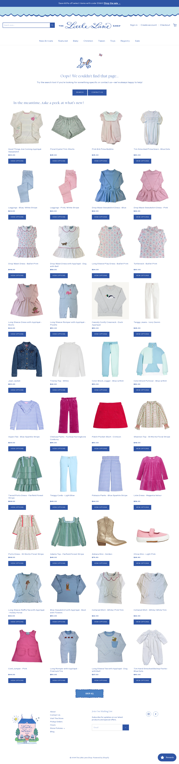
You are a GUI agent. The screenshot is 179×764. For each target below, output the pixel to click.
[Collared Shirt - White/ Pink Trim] (110, 588)
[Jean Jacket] (26, 359)
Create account (149, 25)
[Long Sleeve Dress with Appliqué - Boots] (26, 300)
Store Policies (56, 728)
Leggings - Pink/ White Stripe (64, 208)
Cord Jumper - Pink (17, 669)
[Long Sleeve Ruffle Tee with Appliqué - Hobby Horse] (26, 588)
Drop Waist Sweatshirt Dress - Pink (151, 208)
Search (80, 92)
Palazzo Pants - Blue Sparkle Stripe (109, 495)
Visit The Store (56, 718)
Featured (63, 41)
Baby (75, 41)
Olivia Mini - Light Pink (145, 554)
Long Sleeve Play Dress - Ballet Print (110, 264)
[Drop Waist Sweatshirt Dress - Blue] (110, 186)
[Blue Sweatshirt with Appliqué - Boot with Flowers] (68, 588)
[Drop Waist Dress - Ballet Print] (26, 242)
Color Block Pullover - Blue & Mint (150, 381)
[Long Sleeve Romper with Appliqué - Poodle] (68, 300)
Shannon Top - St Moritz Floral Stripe (152, 437)
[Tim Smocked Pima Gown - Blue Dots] (152, 127)
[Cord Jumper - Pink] (26, 647)
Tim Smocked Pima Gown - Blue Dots (152, 149)
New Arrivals (46, 41)
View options (17, 161)
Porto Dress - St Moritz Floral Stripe (26, 554)
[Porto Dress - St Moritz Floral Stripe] (26, 532)
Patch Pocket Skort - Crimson (106, 437)
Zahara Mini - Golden (102, 554)
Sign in (133, 25)
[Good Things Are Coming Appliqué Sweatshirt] (26, 127)
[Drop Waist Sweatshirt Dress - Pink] (152, 186)
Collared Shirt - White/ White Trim (150, 610)
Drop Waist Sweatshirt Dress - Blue (109, 208)
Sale (137, 41)
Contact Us (97, 92)
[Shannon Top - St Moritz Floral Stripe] (152, 415)
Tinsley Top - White (59, 381)
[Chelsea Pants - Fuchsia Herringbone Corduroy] (68, 415)
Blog (52, 732)
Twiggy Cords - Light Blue (62, 495)
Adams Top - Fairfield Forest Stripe (67, 554)
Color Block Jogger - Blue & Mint (108, 381)
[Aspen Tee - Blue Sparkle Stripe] (26, 415)
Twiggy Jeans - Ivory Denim (147, 322)
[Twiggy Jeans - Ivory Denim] (152, 300)
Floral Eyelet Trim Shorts (62, 149)
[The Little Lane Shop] (89, 25)
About (53, 712)
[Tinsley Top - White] (68, 359)
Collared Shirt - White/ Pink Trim (108, 610)
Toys (112, 41)
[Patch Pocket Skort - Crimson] (110, 415)
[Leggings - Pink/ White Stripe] (68, 186)
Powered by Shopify (101, 757)
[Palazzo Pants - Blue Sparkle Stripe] (110, 473)
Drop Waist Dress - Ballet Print (23, 264)
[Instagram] (148, 714)
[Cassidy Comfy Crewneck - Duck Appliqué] (110, 300)
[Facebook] (155, 714)
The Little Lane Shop (84, 757)
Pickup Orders (56, 722)
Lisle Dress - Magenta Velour (148, 495)
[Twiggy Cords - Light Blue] (68, 473)
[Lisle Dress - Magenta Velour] (152, 473)
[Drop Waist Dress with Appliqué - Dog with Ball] (68, 242)
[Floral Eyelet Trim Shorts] (68, 127)
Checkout (165, 25)
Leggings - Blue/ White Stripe (22, 208)
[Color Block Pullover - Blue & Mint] (152, 359)
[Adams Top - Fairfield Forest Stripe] (68, 532)
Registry (125, 41)
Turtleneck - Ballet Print (145, 264)
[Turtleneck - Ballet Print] (152, 242)
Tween (101, 41)
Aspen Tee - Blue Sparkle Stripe (24, 437)
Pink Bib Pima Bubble (102, 149)
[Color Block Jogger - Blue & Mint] (110, 359)
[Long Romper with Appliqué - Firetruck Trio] (68, 647)
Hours (53, 725)
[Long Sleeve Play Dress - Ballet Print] (110, 242)
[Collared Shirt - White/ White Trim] (152, 588)
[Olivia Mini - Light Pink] (152, 532)
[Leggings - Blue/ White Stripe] (26, 186)
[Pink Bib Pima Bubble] (110, 127)
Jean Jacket (14, 381)
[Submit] (52, 25)
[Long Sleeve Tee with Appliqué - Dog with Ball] (110, 647)
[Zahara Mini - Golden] (110, 532)
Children (88, 41)
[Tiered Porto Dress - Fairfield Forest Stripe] (26, 473)
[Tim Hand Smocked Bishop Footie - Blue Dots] (152, 647)
